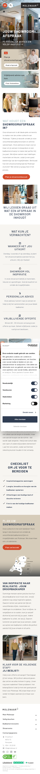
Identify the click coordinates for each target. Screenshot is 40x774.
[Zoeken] (10, 5)
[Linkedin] (11, 752)
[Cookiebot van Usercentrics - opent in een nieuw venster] (28, 345)
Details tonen (28, 412)
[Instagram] (7, 752)
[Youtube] (15, 752)
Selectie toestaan (20, 426)
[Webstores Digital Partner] (30, 5)
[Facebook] (4, 752)
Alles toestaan (20, 419)
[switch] (34, 390)
